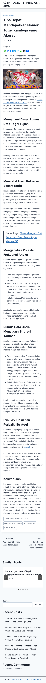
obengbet (28, 447)
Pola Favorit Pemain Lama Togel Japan (11, 541)
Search (6, 601)
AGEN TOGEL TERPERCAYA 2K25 (16, 519)
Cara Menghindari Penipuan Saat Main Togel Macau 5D (24, 237)
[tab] (18, 589)
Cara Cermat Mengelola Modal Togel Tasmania (36, 543)
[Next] (40, 577)
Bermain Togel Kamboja (13, 523)
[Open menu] (41, 4)
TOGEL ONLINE (8, 16)
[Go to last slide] (6, 577)
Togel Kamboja (29, 523)
